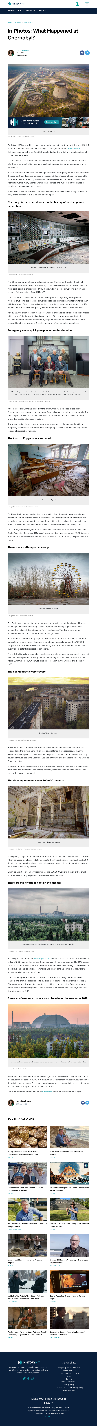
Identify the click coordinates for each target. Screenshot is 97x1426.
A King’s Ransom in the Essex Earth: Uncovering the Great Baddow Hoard (23, 1153)
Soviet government (43, 958)
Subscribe (31, 11)
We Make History (68, 1370)
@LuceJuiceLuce (22, 56)
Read (20, 11)
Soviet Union (74, 148)
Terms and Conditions (69, 1382)
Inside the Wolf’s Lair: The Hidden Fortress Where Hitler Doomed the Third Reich (26, 1297)
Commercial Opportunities (69, 1373)
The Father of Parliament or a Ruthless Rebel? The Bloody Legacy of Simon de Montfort (27, 1333)
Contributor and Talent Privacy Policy (69, 1387)
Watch (11, 11)
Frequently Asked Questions (69, 1367)
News (69, 1376)
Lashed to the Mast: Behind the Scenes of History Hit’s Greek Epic (25, 1189)
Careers (69, 1379)
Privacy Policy (69, 1384)
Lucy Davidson (23, 50)
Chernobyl (47, 1091)
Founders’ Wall (69, 1390)
